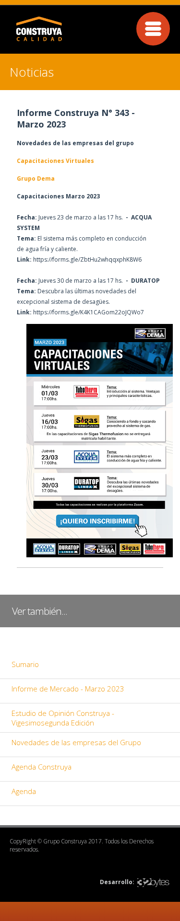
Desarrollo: (117, 882)
